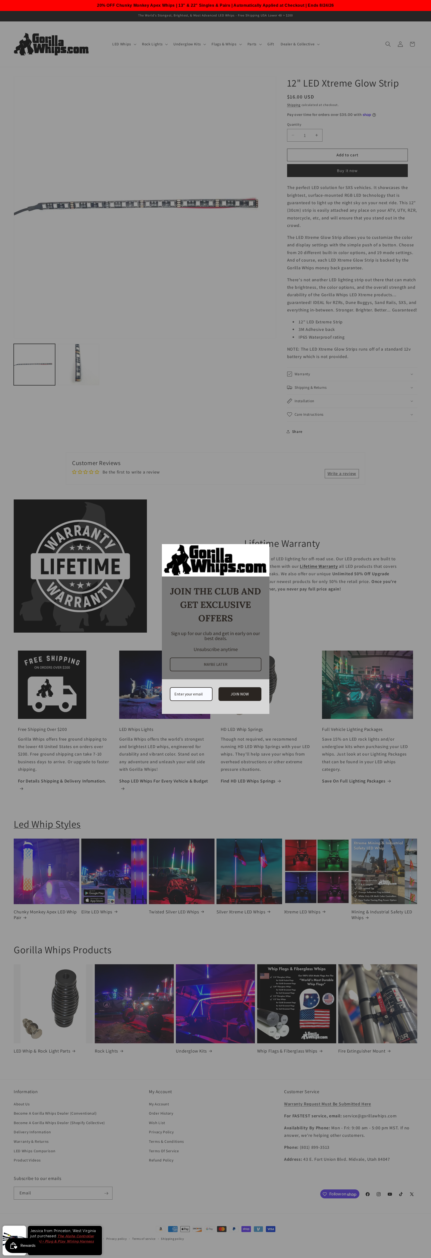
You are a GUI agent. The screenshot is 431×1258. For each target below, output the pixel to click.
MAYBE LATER (215, 664)
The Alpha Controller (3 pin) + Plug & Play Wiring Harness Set (62, 1244)
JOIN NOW (240, 693)
